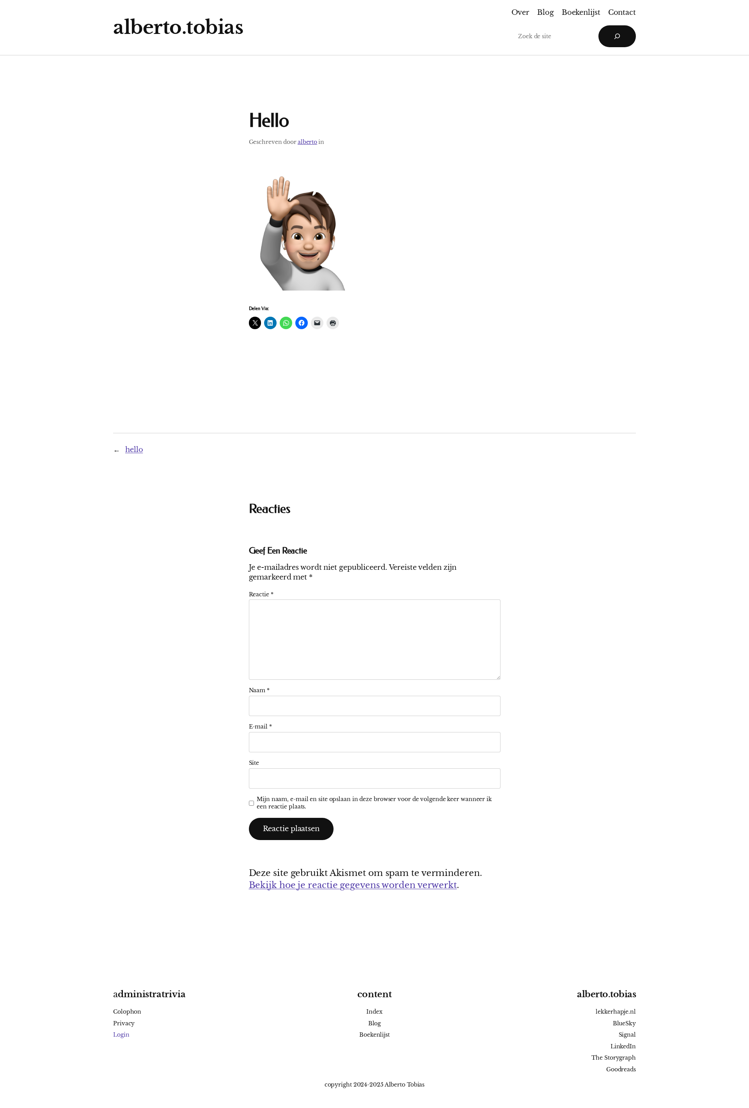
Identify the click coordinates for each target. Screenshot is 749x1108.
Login (121, 1034)
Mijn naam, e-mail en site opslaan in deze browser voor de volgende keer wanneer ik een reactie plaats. (374, 803)
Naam (259, 690)
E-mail (260, 726)
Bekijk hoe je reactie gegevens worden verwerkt (353, 885)
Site (254, 762)
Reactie (261, 594)
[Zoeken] (617, 36)
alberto (307, 141)
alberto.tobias (178, 27)
